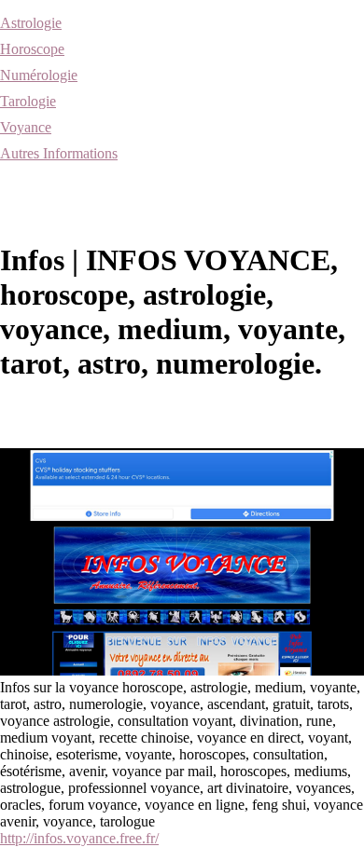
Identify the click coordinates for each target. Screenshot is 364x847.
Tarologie (28, 101)
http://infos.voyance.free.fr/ (79, 838)
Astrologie (31, 23)
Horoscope (32, 49)
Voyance (25, 127)
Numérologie (38, 75)
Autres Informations (59, 153)
